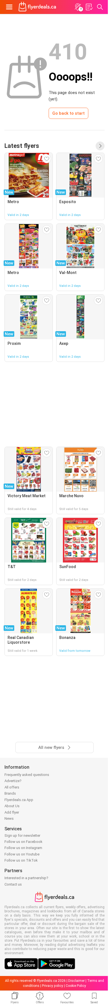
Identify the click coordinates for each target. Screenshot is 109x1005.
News (9, 818)
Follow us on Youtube (21, 854)
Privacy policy (52, 986)
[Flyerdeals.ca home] (37, 7)
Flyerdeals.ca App (18, 800)
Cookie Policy (76, 986)
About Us (12, 806)
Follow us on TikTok (21, 860)
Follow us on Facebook (23, 842)
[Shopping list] (88, 7)
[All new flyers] (100, 145)
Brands (10, 793)
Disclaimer (76, 981)
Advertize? (13, 781)
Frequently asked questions (26, 775)
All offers (11, 787)
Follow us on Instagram (23, 848)
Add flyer (11, 812)
